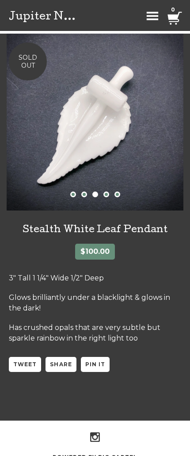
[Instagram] (95, 437)
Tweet (25, 364)
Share (61, 364)
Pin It (95, 364)
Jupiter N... (42, 17)
